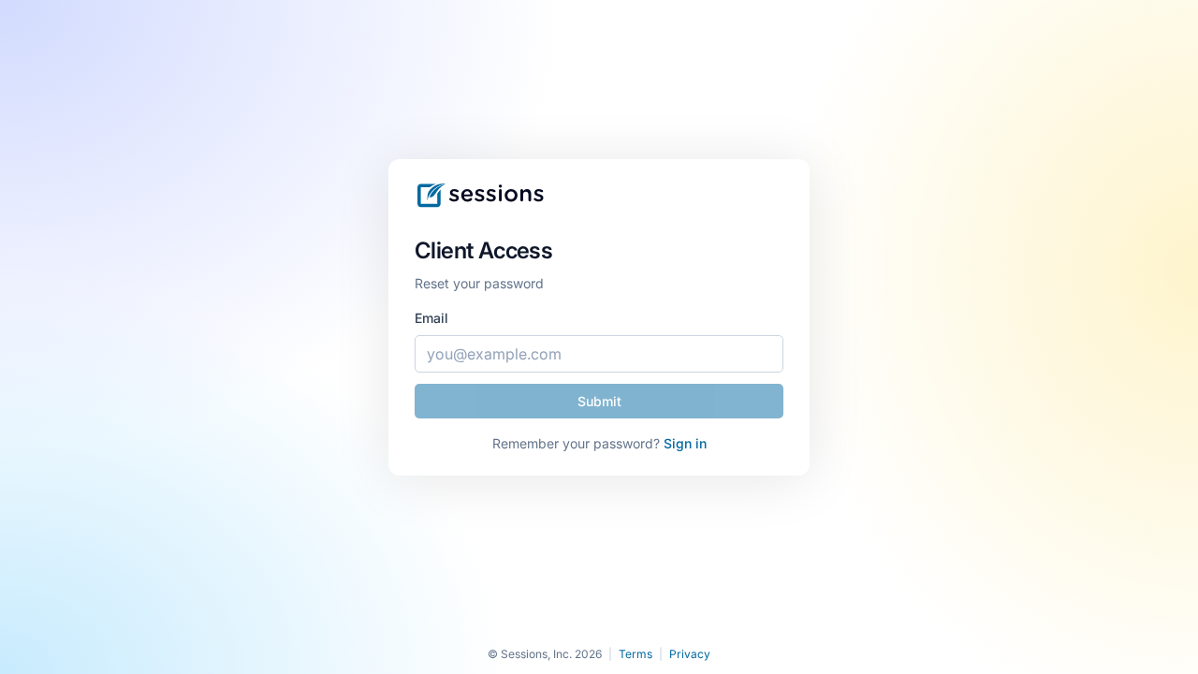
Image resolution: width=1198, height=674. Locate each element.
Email (431, 318)
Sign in (685, 443)
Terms (635, 654)
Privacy (689, 654)
